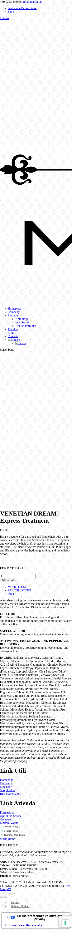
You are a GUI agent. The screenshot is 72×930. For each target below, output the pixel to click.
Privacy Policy (11, 826)
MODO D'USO (17, 587)
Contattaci (6, 819)
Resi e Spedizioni (10, 793)
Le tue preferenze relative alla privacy (39, 917)
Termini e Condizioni (14, 835)
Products (13, 315)
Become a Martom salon (22, 8)
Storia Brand (7, 838)
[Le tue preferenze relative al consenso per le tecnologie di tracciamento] (65, 923)
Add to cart (8, 580)
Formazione (7, 812)
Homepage (14, 308)
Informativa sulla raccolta (23, 925)
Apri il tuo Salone (11, 816)
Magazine (6, 786)
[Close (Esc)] (13, 893)
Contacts (13, 336)
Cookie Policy (11, 831)
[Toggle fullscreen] (5, 893)
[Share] (9, 893)
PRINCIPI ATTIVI (19, 590)
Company (14, 312)
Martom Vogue (9, 823)
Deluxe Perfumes (25, 325)
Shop (11, 11)
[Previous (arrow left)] (1, 897)
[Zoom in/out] (1, 893)
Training (13, 329)
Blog (11, 332)
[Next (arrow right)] (5, 897)
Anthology (21, 319)
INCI (11, 593)
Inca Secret (22, 322)
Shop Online (7, 790)
